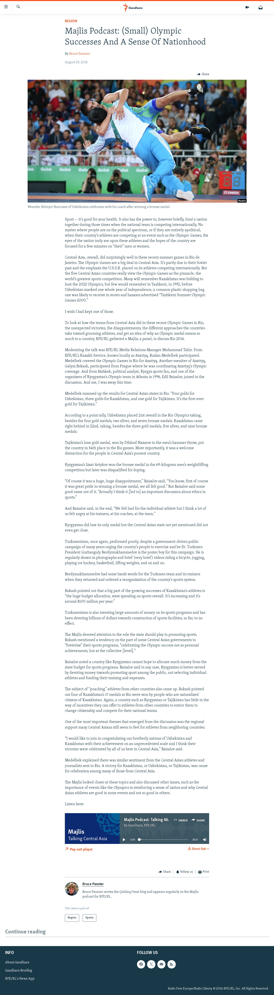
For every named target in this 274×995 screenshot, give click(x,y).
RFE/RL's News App (19, 978)
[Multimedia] (247, 7)
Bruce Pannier (79, 54)
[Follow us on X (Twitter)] (151, 964)
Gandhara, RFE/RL (141, 825)
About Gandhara (17, 962)
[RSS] (171, 964)
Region (71, 21)
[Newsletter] (260, 7)
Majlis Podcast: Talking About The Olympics (161, 820)
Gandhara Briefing (18, 970)
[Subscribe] (161, 964)
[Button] (203, 74)
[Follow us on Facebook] (141, 964)
